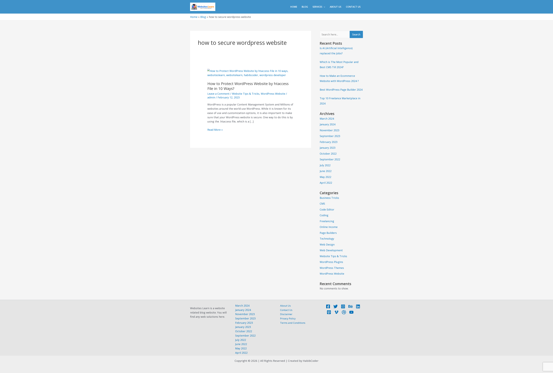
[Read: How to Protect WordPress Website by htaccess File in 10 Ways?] (250, 72)
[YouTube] (351, 312)
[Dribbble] (344, 312)
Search (356, 34)
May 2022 (325, 177)
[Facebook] (328, 306)
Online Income (329, 227)
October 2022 (328, 153)
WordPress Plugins (331, 262)
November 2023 (329, 130)
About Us (335, 6)
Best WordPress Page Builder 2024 (341, 89)
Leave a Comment (218, 93)
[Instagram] (343, 306)
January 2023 (327, 147)
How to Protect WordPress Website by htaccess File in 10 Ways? (248, 86)
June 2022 (326, 171)
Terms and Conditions (292, 322)
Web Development (331, 250)
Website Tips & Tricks (245, 93)
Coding (324, 215)
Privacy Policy (288, 318)
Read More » (215, 129)
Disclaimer (286, 314)
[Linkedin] (358, 306)
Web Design (327, 244)
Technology (327, 238)
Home (293, 6)
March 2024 (327, 118)
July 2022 (325, 165)
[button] (323, 7)
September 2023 (330, 136)
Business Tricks (329, 198)
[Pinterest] (329, 312)
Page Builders (328, 233)
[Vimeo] (336, 312)
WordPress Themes (332, 268)
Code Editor (327, 209)
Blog (305, 6)
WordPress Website (273, 93)
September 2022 (330, 159)
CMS (322, 203)
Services (317, 6)
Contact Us (353, 6)
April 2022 (326, 182)
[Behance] (350, 306)
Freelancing (327, 221)
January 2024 (327, 124)
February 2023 (328, 142)
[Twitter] (335, 306)
